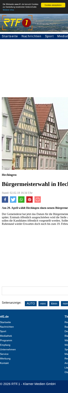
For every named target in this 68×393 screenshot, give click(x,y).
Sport (49, 36)
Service (4, 354)
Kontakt (4, 363)
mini (43, 303)
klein (54, 303)
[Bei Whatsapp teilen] (21, 201)
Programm (6, 340)
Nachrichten (31, 36)
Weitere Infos (8, 9)
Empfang (5, 344)
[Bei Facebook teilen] (5, 201)
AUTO (31, 303)
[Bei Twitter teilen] (13, 201)
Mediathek (6, 335)
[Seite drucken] (37, 201)
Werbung (5, 358)
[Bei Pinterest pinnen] (29, 201)
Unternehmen (8, 349)
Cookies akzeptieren (53, 5)
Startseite (10, 36)
